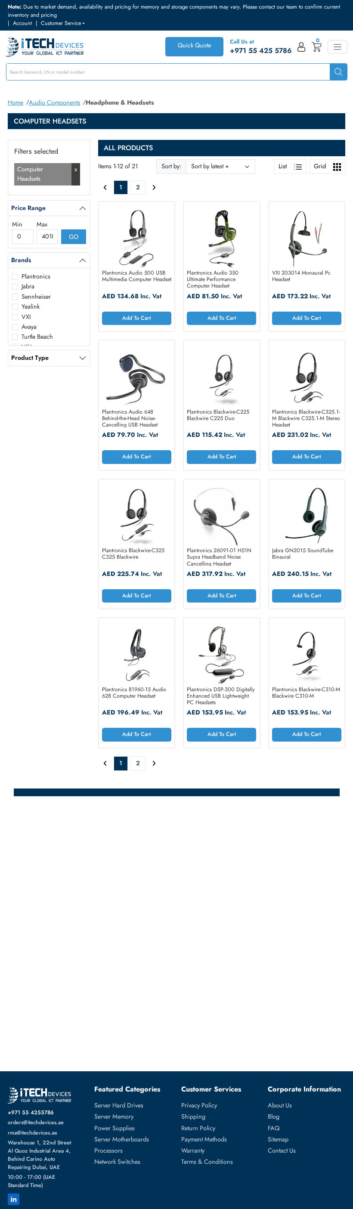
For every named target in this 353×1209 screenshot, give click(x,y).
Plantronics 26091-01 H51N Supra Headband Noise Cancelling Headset (219, 556)
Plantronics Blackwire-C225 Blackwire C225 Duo (218, 415)
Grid (321, 166)
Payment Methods (204, 1139)
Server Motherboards (121, 1139)
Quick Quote (194, 45)
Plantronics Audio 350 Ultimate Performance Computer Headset (212, 279)
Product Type (30, 357)
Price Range (28, 208)
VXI (26, 316)
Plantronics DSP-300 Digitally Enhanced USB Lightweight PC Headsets (221, 695)
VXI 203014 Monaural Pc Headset (301, 276)
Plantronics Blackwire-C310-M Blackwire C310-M (306, 693)
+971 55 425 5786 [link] (260, 51)
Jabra (28, 286)
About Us (280, 1105)
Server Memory (113, 1116)
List (283, 166)
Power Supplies (114, 1128)
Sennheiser (36, 296)
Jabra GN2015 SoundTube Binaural (302, 554)
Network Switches (117, 1161)
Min (17, 224)
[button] (63, 23)
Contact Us (282, 1150)
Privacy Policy (199, 1105)
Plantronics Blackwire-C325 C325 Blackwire (133, 554)
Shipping (193, 1116)
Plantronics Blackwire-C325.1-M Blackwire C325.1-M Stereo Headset (306, 418)
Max (42, 224)
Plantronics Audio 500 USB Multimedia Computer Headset (136, 276)
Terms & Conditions (207, 1161)
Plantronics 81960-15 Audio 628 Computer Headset (134, 693)
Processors (108, 1150)
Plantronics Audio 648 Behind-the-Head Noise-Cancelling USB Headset (130, 418)
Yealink (31, 306)
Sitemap (278, 1139)
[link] (301, 47)
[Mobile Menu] (337, 46)
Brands (21, 260)
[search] (338, 72)
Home (15, 102)
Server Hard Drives (118, 1105)
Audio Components (54, 102)
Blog (273, 1116)
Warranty (192, 1150)
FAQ (273, 1128)
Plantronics (36, 276)
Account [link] (22, 23)
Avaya (29, 326)
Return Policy (198, 1128)
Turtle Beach (37, 336)
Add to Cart (136, 318)
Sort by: (171, 166)
